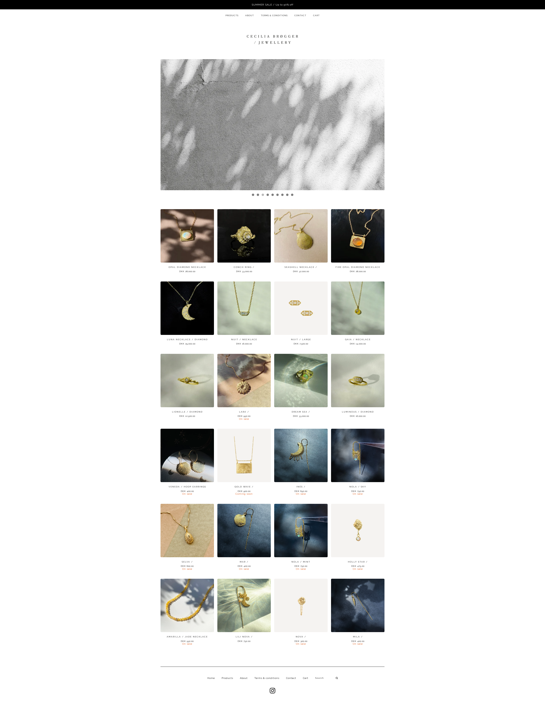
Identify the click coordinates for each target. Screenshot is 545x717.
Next (377, 125)
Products (231, 15)
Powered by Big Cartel (272, 704)
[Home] (272, 39)
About (249, 15)
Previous (167, 125)
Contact (300, 15)
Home (211, 678)
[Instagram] (272, 690)
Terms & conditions (274, 15)
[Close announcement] (537, 4)
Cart (316, 15)
